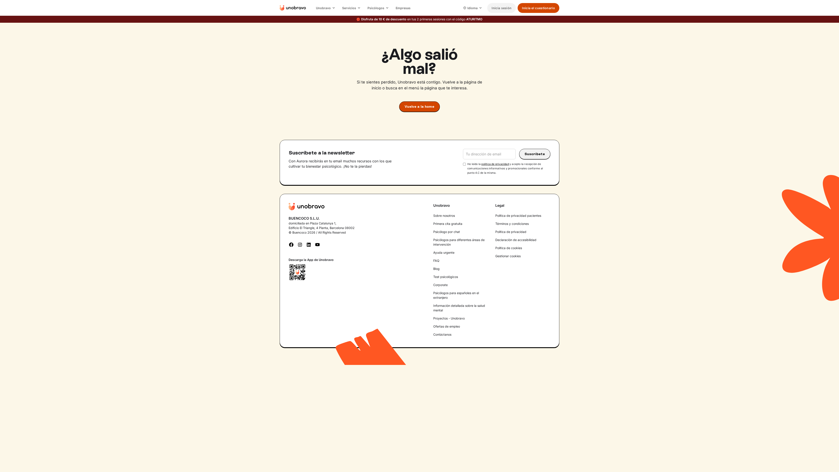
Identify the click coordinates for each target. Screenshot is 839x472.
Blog (436, 269)
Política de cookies (508, 248)
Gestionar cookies (508, 256)
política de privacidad (495, 164)
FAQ (436, 260)
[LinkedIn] (308, 244)
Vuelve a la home (419, 106)
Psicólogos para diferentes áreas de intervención (459, 242)
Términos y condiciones (512, 224)
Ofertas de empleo (446, 326)
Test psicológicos (445, 277)
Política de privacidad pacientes (518, 215)
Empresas (403, 8)
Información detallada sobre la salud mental (459, 308)
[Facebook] (291, 244)
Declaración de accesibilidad (515, 240)
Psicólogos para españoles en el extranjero (456, 295)
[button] (325, 8)
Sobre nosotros (444, 215)
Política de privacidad (510, 232)
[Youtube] (317, 244)
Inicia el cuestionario (538, 8)
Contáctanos (442, 334)
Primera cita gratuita (447, 224)
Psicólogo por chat (446, 232)
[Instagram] (300, 244)
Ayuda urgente (443, 252)
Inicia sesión (501, 8)
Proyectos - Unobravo (449, 318)
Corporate (440, 285)
